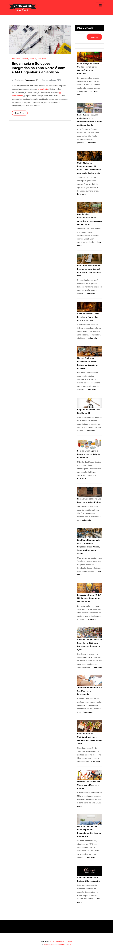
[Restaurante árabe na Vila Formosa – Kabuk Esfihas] (89, 492)
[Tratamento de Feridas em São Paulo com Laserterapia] (89, 680)
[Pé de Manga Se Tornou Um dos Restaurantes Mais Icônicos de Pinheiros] (89, 57)
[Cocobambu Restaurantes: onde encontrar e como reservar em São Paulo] (89, 207)
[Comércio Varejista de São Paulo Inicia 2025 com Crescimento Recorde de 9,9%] (89, 632)
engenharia (43, 89)
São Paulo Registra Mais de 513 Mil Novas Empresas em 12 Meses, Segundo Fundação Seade (88, 547)
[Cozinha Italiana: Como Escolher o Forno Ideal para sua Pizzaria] (89, 307)
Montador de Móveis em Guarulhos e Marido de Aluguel (88, 784)
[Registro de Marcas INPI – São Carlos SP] (89, 403)
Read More (19, 113)
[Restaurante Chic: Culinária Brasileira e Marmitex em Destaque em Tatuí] (89, 726)
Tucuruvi (32, 59)
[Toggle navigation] (100, 5)
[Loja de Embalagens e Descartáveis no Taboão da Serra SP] (89, 444)
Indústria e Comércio (20, 59)
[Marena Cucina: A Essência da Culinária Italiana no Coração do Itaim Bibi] (89, 351)
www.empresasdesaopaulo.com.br (57, 945)
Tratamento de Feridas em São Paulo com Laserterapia (89, 690)
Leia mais (91, 143)
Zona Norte (41, 59)
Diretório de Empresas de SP (25, 80)
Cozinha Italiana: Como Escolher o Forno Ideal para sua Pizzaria (88, 316)
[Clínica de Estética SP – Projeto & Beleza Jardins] (89, 871)
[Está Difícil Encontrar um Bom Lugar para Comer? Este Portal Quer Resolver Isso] (89, 259)
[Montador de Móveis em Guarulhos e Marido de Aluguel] (89, 775)
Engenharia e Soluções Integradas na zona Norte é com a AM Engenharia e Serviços (38, 67)
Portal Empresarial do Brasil (61, 941)
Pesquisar (85, 28)
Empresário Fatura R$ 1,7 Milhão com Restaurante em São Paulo (89, 598)
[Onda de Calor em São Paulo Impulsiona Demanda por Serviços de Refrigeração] (89, 819)
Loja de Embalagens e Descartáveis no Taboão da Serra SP (88, 454)
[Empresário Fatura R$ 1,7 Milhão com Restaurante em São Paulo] (89, 588)
